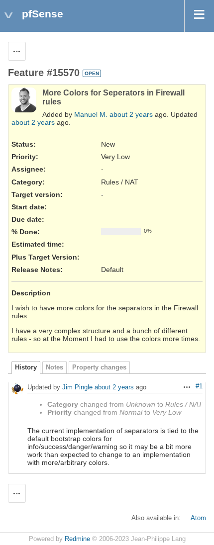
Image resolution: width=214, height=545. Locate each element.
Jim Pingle (77, 387)
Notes (54, 367)
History (26, 367)
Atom (198, 518)
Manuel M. (90, 114)
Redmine (77, 539)
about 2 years (131, 114)
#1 (199, 386)
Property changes (99, 367)
